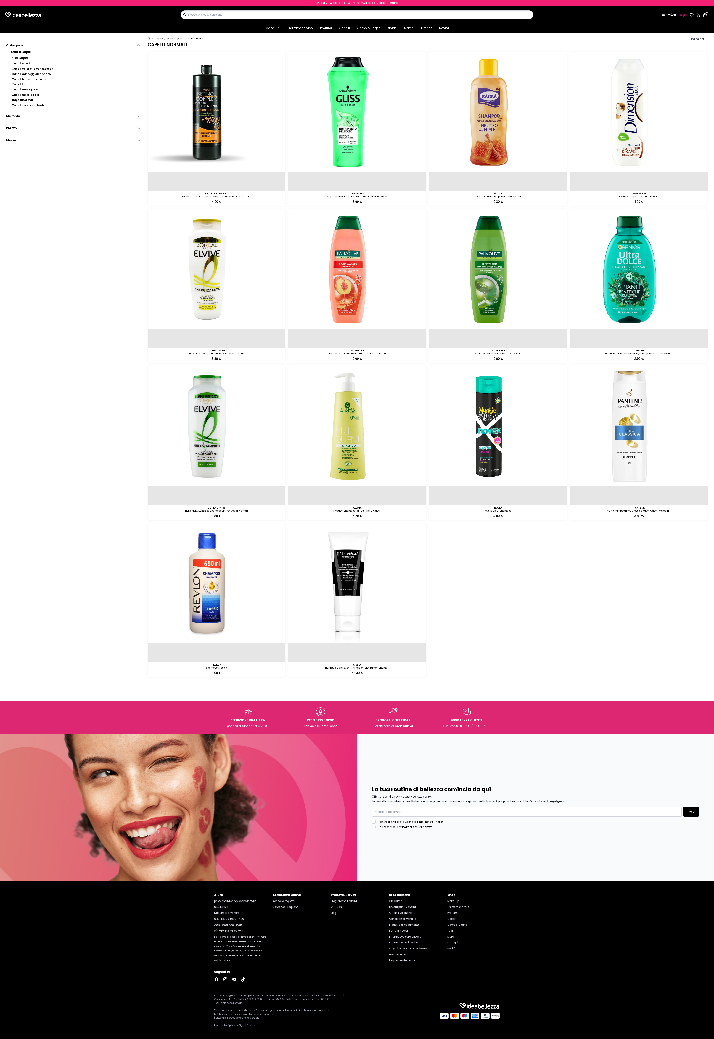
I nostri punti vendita (402, 907)
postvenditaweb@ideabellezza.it (235, 901)
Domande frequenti (285, 907)
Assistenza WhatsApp (228, 925)
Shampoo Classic (216, 667)
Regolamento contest (403, 960)
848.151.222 (221, 907)
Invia (691, 812)
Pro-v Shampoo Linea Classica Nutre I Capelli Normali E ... (639, 510)
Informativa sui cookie (403, 942)
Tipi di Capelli (19, 58)
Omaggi (427, 28)
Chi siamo (395, 901)
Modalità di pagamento (404, 925)
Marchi (409, 28)
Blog (333, 913)
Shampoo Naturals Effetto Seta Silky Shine (498, 353)
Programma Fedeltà (344, 901)
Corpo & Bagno (369, 28)
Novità (444, 28)
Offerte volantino (400, 913)
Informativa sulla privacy (405, 936)
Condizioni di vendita (402, 919)
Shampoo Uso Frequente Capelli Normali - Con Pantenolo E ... (216, 196)
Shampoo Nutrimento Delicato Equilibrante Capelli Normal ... (357, 196)
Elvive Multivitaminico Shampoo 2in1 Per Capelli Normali (216, 510)
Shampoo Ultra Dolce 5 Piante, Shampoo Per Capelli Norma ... (639, 353)
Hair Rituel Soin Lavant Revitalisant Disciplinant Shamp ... (357, 667)
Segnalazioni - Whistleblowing (408, 948)
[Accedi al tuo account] (698, 15)
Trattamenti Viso (300, 28)
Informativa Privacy (430, 821)
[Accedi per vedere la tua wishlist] (691, 15)
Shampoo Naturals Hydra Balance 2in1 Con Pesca (357, 353)
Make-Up (273, 28)
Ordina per (697, 39)
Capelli (344, 28)
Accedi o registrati (284, 901)
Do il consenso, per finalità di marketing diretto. (405, 827)
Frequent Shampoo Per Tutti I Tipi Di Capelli (357, 510)
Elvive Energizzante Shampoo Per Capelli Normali (216, 353)
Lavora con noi (398, 954)
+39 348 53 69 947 (231, 931)
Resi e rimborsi (398, 931)
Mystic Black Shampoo (498, 510)
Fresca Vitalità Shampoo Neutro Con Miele (498, 196)
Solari (392, 28)
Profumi (326, 28)
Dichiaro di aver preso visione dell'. (411, 821)
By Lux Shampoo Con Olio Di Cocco (639, 196)
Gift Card (337, 907)
